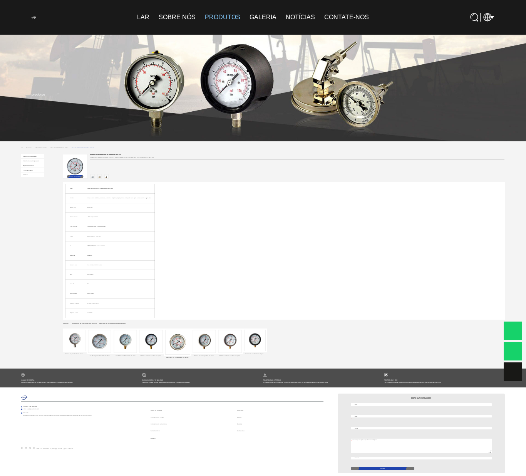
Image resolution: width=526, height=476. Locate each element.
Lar (143, 17)
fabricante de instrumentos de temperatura (112, 323)
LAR (22, 147)
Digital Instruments (28, 165)
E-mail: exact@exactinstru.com (31, 409)
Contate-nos (346, 17)
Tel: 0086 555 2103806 (30, 406)
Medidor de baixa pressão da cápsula (59, 147)
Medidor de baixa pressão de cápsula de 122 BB (83, 147)
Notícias (300, 17)
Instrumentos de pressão (41, 147)
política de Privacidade (68, 448)
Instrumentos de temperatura (31, 161)
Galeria (263, 17)
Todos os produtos (156, 410)
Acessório (25, 175)
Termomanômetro (28, 170)
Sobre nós (177, 17)
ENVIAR (382, 468)
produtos (28, 147)
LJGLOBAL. (59, 448)
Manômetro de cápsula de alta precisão (84, 323)
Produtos (222, 17)
